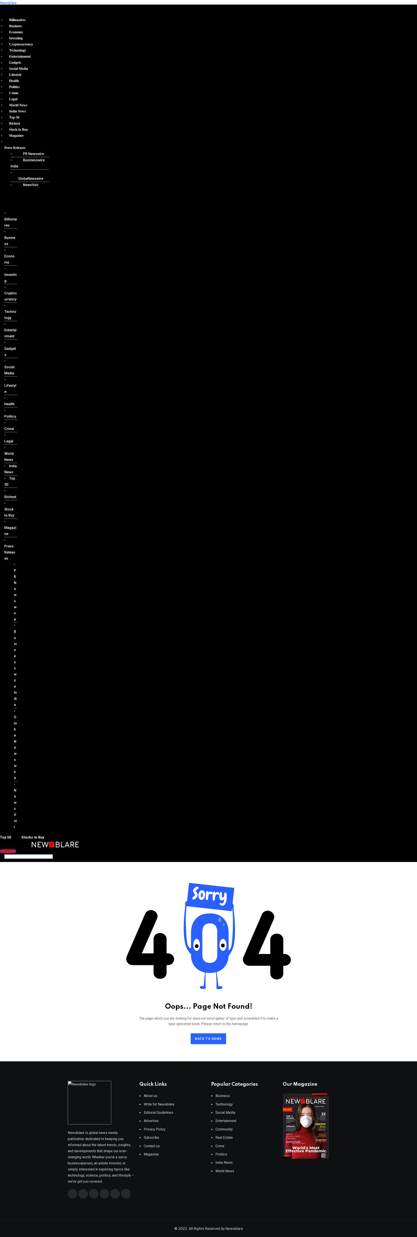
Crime (13, 93)
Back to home (208, 1038)
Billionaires (17, 20)
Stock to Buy (18, 129)
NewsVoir (30, 185)
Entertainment (20, 56)
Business (15, 26)
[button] (25, 148)
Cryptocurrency (21, 44)
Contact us (152, 1146)
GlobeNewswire (30, 179)
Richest (14, 123)
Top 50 (14, 117)
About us (150, 1096)
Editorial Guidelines (158, 1112)
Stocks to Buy (32, 837)
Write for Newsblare (159, 1104)
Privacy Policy (154, 1129)
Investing (16, 38)
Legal (13, 99)
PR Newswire (33, 154)
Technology (17, 50)
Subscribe (151, 1137)
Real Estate (224, 1137)
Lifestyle (15, 75)
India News (17, 111)
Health (14, 81)
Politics (14, 87)
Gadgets (15, 62)
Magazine (16, 135)
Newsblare (8, 3)
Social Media (18, 68)
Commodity (224, 1129)
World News (18, 105)
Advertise (151, 1121)
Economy (16, 32)
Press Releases (14, 148)
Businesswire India (28, 163)
